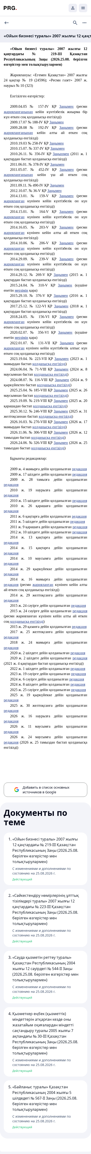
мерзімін (21, 290)
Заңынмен (61, 154)
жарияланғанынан (18, 112)
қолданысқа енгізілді (50, 395)
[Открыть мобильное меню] (83, 8)
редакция (79, 469)
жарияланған (14, 201)
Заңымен (66, 106)
